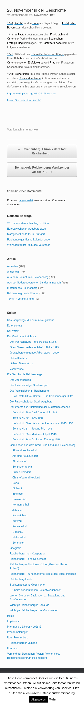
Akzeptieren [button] (38, 699)
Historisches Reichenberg (22, 288)
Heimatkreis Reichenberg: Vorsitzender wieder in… (42, 169)
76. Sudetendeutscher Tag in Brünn (28, 223)
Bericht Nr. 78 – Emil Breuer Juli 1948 (34, 412)
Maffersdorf (19, 537)
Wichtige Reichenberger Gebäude (29, 605)
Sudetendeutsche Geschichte (27, 584)
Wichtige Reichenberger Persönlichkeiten (34, 610)
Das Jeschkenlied (20, 380)
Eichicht (17, 488)
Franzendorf (19, 499)
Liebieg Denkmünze (21, 363)
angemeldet (26, 200)
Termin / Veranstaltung (20, 298)
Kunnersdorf (19, 526)
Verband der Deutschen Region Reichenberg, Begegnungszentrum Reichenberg (33, 656)
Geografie (15, 548)
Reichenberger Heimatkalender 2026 (28, 239)
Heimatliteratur (18, 358)
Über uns (12, 648)
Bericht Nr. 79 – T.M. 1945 (27, 417)
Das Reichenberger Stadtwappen (29, 385)
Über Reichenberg (17, 637)
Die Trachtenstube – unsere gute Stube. (33, 341)
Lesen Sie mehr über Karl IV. (24, 100)
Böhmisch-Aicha (22, 466)
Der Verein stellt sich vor (21, 336)
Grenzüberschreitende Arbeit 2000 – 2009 (34, 352)
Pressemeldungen (17, 632)
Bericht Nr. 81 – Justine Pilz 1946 (32, 428)
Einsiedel (17, 493)
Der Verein (13, 331)
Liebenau (17, 532)
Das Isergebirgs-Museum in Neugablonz (30, 320)
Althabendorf (19, 461)
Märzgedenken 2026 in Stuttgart (26, 234)
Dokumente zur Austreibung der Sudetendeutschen (40, 407)
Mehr (52, 699)
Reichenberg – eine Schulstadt (28, 559)
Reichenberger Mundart (23, 643)
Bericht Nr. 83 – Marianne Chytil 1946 (34, 434)
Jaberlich (17, 510)
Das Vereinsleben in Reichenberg (29, 390)
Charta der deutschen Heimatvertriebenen (36, 590)
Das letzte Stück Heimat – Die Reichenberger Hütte (42, 396)
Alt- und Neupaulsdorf (25, 456)
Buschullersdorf (21, 472)
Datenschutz (14, 325)
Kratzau (17, 521)
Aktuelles (12, 266)
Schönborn (18, 542)
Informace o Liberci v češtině (24, 626)
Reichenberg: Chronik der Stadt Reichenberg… (42, 151)
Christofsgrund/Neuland (26, 477)
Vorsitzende (17, 369)
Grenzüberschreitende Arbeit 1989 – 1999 (34, 347)
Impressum (13, 621)
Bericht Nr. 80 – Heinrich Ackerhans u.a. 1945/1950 (42, 423)
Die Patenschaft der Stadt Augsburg (31, 401)
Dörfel (15, 483)
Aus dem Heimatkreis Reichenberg (27, 277)
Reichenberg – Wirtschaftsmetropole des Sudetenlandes (43, 574)
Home (10, 616)
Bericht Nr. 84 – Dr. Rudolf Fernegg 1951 (36, 439)
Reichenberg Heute (21, 579)
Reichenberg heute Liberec (23, 293)
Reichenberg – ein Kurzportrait (27, 553)
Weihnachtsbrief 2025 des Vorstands (28, 245)
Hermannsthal (20, 504)
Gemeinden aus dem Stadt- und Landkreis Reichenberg (42, 445)
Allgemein (32, 129)
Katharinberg (19, 515)
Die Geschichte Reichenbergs (24, 374)
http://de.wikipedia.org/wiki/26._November (31, 93)
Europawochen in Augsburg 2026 (26, 228)
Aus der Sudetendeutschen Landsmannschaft (34, 282)
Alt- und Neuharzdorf (24, 450)
